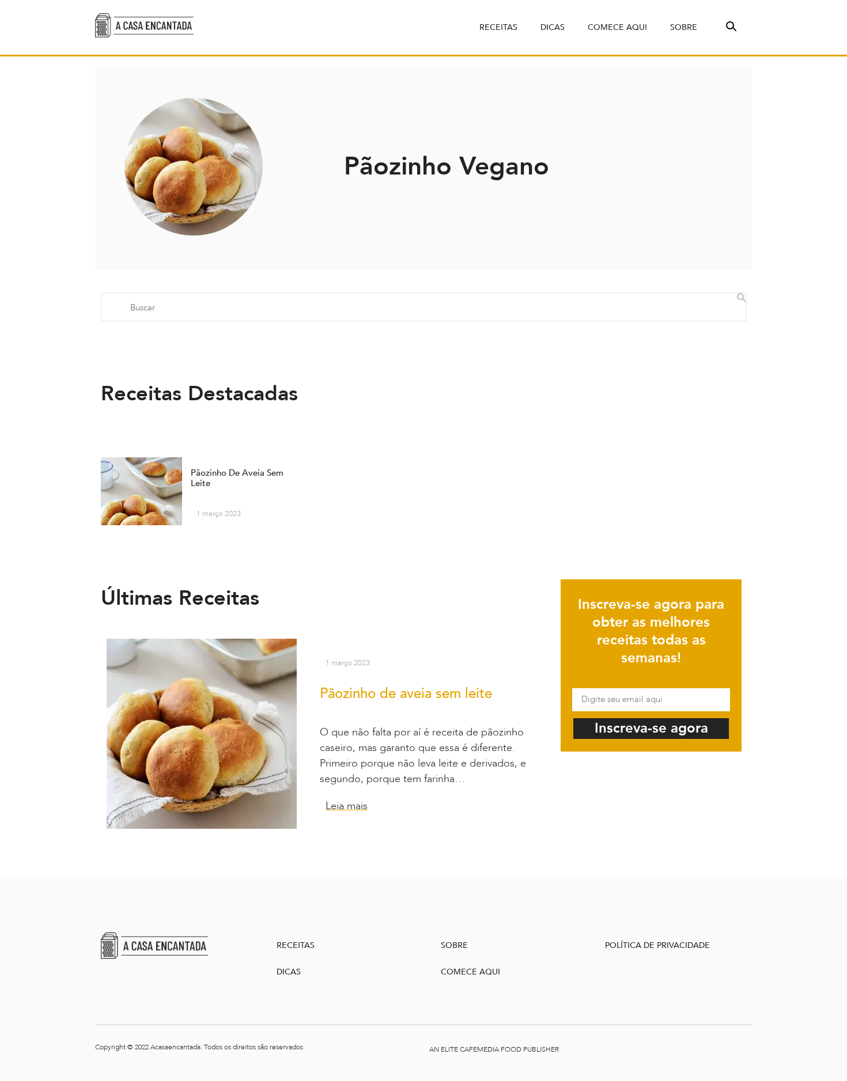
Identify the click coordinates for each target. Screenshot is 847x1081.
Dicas (552, 27)
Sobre (683, 27)
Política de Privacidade (657, 945)
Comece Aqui (617, 27)
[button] (730, 25)
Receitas (498, 27)
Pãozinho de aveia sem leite (406, 693)
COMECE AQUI (470, 971)
